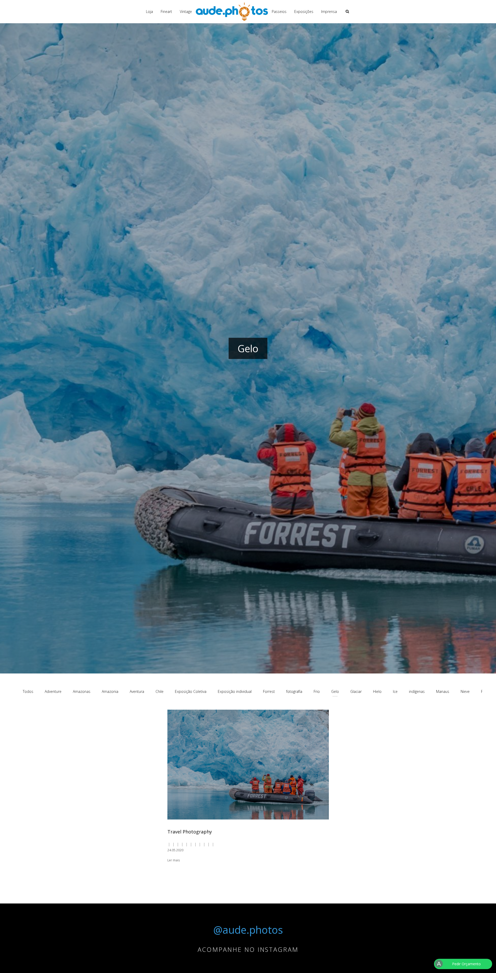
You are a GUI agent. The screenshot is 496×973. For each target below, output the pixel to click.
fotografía (294, 691)
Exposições (303, 11)
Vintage (186, 11)
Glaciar (356, 691)
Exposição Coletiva (190, 691)
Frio (317, 691)
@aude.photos (248, 930)
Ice (395, 691)
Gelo (335, 691)
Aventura (137, 691)
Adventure (53, 691)
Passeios (279, 11)
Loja (149, 11)
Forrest (269, 691)
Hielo (377, 691)
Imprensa (329, 11)
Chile (160, 691)
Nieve (465, 691)
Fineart (166, 11)
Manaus (442, 691)
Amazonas (81, 691)
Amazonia (110, 691)
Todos (28, 691)
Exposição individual (235, 691)
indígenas (417, 691)
